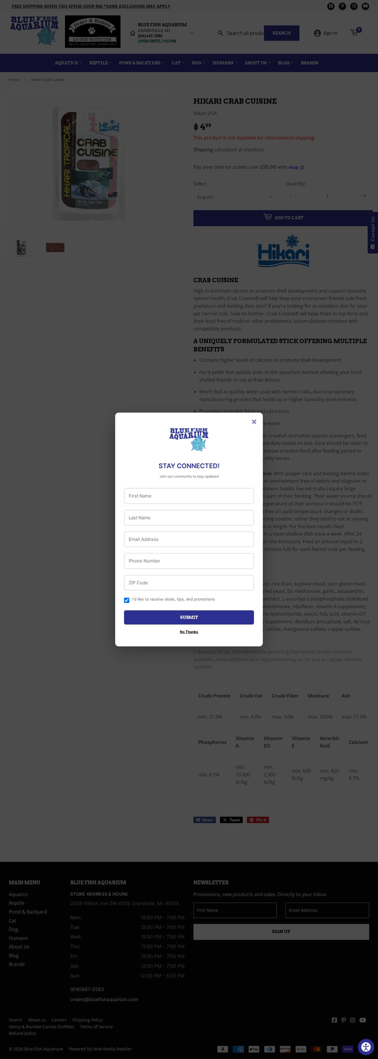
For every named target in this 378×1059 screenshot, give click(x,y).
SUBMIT (189, 617)
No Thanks (189, 632)
